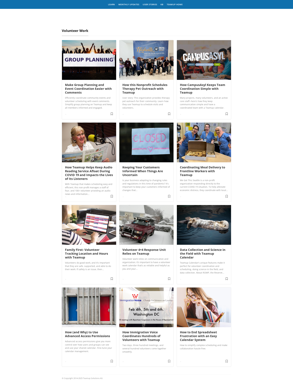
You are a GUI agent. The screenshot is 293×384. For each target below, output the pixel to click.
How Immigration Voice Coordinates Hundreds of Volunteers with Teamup (141, 336)
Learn (111, 4)
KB (162, 4)
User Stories (150, 4)
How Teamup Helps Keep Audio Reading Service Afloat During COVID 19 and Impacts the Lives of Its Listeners (89, 173)
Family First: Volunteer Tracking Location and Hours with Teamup (86, 253)
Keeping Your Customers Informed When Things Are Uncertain (142, 171)
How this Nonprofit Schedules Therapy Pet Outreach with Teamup (144, 89)
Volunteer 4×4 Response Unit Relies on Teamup (144, 252)
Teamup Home (175, 4)
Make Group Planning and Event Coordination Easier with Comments (88, 89)
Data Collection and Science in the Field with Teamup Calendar (202, 253)
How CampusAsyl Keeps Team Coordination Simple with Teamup (202, 89)
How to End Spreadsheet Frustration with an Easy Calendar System (198, 336)
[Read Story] (112, 115)
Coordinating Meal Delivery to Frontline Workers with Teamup (202, 171)
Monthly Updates (128, 4)
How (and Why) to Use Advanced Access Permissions (87, 334)
